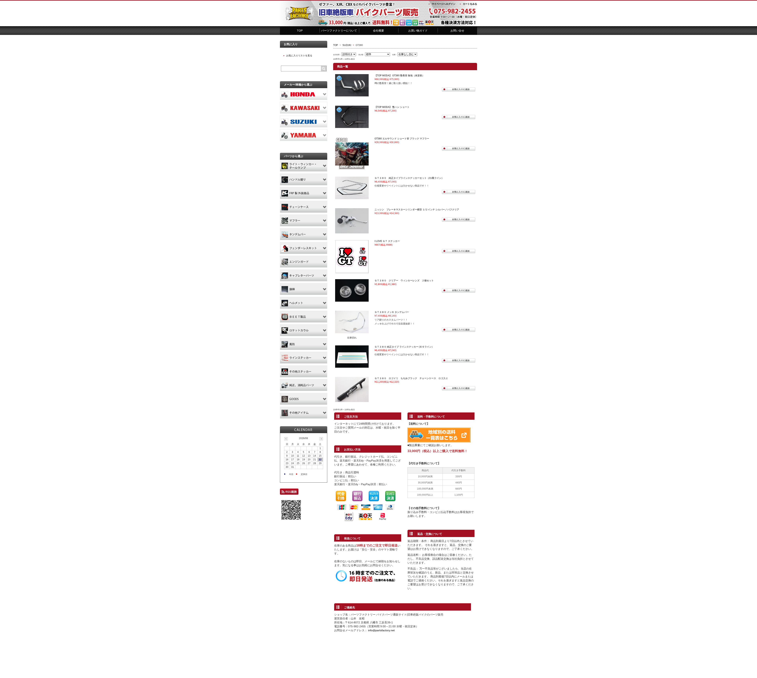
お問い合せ (457, 30)
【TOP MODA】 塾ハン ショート (392, 107)
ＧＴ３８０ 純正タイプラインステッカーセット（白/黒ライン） (409, 178)
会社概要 (378, 30)
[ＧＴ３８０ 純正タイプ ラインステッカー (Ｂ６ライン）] (352, 366)
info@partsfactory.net (381, 630)
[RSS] (289, 492)
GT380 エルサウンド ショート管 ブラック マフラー (402, 138)
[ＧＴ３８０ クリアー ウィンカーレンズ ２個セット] (352, 299)
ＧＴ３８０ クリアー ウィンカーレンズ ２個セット (404, 280)
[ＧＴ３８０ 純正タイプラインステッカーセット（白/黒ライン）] (352, 197)
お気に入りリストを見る (299, 55)
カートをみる (470, 4)
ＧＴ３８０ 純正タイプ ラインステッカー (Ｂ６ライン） (404, 346)
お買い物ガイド (418, 30)
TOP (300, 30)
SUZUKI (346, 45)
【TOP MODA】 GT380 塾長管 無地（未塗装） (399, 75)
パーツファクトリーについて (339, 30)
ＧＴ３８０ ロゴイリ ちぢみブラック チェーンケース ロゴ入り (411, 378)
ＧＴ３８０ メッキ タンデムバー (392, 312)
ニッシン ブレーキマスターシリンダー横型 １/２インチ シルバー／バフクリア (417, 209)
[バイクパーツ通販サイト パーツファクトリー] (299, 19)
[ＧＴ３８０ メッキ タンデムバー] (352, 331)
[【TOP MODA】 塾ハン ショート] (352, 126)
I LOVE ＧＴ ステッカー (387, 241)
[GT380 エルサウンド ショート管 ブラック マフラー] (352, 169)
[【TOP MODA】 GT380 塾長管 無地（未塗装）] (352, 94)
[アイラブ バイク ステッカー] (352, 271)
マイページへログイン (443, 4)
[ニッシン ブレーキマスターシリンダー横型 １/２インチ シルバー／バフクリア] (352, 231)
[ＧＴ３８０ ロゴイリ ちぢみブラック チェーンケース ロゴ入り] (352, 400)
